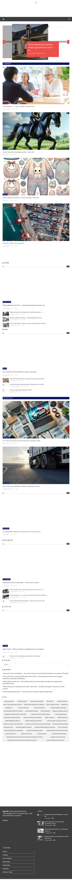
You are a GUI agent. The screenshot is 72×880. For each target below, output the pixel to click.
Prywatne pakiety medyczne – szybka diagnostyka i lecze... (26, 318)
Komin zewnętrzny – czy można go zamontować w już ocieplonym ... (29, 595)
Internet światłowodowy (52, 704)
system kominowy (10, 733)
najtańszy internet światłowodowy (40, 714)
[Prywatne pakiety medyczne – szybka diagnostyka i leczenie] (6, 319)
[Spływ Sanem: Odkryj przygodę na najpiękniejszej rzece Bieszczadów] (36, 628)
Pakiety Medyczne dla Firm (12, 720)
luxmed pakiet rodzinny (31, 711)
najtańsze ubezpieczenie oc (60, 711)
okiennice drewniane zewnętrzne (32, 717)
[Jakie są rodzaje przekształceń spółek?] (6, 391)
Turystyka (5, 645)
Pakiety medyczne (62, 717)
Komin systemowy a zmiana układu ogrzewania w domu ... (54, 822)
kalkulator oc (8, 707)
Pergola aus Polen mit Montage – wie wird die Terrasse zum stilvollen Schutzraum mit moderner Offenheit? (36, 673)
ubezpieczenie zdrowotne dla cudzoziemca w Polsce (22, 740)
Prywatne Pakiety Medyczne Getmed (45, 727)
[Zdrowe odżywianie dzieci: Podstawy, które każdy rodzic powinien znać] (6, 380)
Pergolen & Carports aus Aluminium (13, 724)
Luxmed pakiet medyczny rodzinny (13, 711)
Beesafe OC (50, 701)
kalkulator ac (64, 704)
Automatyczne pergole (36, 701)
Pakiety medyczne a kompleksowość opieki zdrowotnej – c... (26, 312)
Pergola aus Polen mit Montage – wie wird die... (56, 815)
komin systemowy (23, 707)
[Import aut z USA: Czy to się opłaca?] (36, 222)
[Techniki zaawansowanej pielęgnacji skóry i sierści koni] (36, 131)
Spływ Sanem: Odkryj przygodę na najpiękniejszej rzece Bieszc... (24, 649)
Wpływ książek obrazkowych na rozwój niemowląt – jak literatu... (21, 197)
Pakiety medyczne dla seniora (33, 720)
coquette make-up (62, 701)
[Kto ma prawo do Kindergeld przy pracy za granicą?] (36, 350)
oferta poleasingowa (61, 714)
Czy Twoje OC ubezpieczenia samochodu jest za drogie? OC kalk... (22, 441)
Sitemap (5, 820)
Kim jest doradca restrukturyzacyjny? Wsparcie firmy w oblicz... (27, 384)
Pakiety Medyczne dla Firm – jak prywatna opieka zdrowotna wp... (24, 305)
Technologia (6, 865)
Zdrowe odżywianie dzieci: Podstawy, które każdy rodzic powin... (27, 378)
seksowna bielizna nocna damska (13, 730)
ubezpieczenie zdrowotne (58, 737)
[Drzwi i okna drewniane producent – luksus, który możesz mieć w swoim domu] (6, 602)
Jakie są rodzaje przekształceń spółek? (21, 390)
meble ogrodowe (45, 711)
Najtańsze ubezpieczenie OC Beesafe (15, 714)
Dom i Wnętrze (6, 579)
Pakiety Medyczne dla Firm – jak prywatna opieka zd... (56, 830)
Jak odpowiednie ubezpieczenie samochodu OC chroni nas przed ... (22, 531)
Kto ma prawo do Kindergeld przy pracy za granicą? (19, 372)
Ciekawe (5, 103)
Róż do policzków (63, 727)
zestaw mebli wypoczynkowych (55, 740)
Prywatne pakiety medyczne (24, 727)
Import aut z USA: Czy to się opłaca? (13, 243)
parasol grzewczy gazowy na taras (56, 720)
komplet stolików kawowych (58, 707)
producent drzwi (8, 727)
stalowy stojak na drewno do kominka (57, 730)
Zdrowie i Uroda (7, 302)
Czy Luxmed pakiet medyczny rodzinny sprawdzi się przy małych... (28, 323)
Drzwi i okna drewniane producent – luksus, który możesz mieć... (27, 600)
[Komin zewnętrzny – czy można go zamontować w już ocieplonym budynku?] (6, 596)
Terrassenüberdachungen (59, 733)
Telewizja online (41, 733)
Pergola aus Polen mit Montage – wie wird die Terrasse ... (21, 582)
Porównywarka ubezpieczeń (60, 724)
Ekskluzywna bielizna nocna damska (34, 704)
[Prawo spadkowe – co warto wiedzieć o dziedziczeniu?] (36, 85)
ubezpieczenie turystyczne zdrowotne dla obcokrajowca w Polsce (24, 737)
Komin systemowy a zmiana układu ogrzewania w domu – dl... (27, 589)
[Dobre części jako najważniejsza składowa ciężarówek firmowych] (36, 465)
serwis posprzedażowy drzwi (35, 730)
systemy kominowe (26, 733)
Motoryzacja (6, 437)
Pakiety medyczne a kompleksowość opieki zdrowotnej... (56, 837)
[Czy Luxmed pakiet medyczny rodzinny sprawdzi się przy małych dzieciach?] (6, 325)
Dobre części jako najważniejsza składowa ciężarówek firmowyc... (21, 486)
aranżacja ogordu (9, 701)
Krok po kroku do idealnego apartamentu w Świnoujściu (25, 656)
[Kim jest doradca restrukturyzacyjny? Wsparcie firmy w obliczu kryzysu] (6, 386)
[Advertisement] (39, 9)
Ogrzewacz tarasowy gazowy (12, 717)
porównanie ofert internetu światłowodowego (37, 724)
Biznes (4, 368)
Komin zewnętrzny (39, 707)
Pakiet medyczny (49, 717)
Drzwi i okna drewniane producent (12, 704)
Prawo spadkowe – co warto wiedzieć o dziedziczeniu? (19, 106)
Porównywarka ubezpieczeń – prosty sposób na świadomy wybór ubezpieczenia (28, 692)
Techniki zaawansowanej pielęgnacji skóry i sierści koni (18, 152)
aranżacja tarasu (22, 701)
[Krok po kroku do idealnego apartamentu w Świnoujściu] (6, 657)
